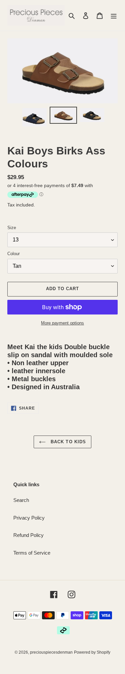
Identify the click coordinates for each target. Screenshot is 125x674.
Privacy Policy (29, 518)
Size (11, 227)
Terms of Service (31, 553)
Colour (13, 253)
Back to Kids (67, 441)
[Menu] (114, 15)
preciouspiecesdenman (51, 652)
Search (21, 500)
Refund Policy (28, 535)
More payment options (62, 322)
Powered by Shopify (92, 652)
